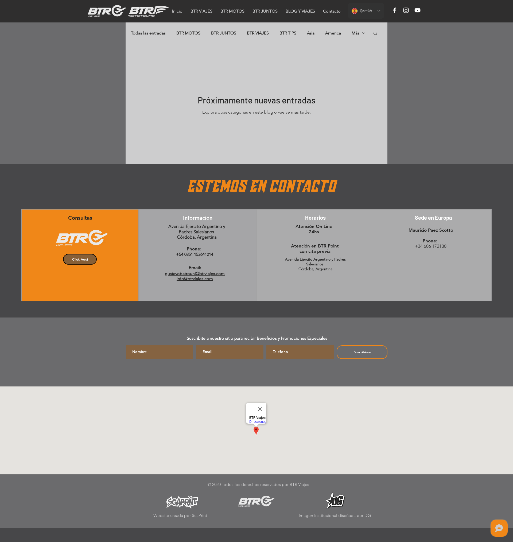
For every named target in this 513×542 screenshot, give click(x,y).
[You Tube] (417, 10)
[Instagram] (406, 10)
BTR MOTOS (188, 33)
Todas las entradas (148, 33)
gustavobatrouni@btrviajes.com (195, 273)
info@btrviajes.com (195, 278)
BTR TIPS (287, 33)
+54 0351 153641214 (194, 254)
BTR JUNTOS (223, 33)
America (333, 33)
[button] (332, 11)
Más (355, 33)
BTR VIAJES (258, 33)
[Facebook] (394, 10)
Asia (310, 33)
